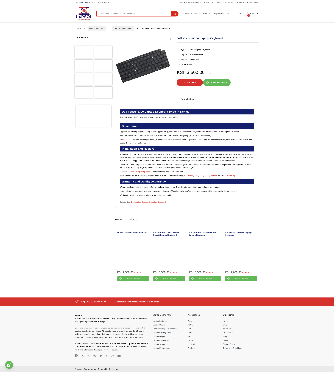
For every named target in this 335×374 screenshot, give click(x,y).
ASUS (190, 325)
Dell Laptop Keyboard (123, 28)
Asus (206, 176)
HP (184, 176)
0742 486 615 (105, 2)
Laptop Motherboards (162, 348)
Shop (225, 325)
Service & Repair (189, 14)
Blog (205, 14)
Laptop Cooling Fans (162, 332)
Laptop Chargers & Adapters (165, 329)
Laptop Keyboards (161, 340)
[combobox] (133, 13)
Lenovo (190, 176)
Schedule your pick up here (138, 172)
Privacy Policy (229, 344)
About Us (229, 2)
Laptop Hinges (159, 336)
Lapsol (125, 140)
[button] (170, 39)
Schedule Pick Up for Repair (248, 2)
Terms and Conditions (232, 348)
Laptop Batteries (160, 321)
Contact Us (208, 2)
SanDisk (191, 348)
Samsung (231, 176)
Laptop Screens (159, 344)
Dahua (191, 332)
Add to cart (192, 82)
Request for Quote (221, 14)
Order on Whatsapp (218, 82)
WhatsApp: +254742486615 (189, 2)
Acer (201, 176)
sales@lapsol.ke (86, 2)
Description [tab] (187, 99)
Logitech (191, 344)
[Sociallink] (76, 355)
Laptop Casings (159, 325)
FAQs (219, 2)
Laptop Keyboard (96, 28)
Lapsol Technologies (86, 369)
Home (78, 28)
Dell (196, 176)
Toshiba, (213, 176)
